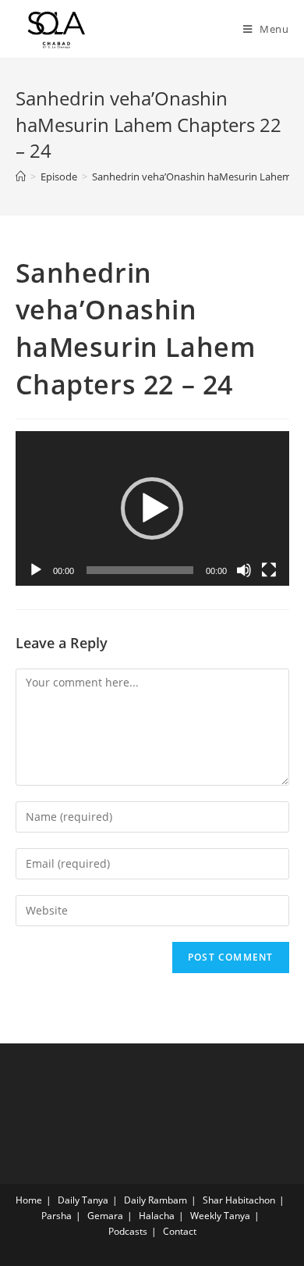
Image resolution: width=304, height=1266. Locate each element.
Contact (179, 1231)
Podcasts (127, 1231)
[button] (152, 508)
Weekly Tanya (220, 1215)
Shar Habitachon (239, 1200)
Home (29, 1200)
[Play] (36, 570)
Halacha (157, 1215)
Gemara (105, 1215)
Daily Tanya (83, 1200)
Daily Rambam (155, 1200)
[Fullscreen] (269, 570)
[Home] (21, 176)
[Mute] (244, 570)
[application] (152, 508)
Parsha (56, 1215)
